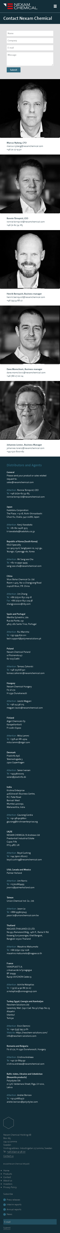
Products (7, 1173)
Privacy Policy (10, 1187)
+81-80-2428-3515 (19, 528)
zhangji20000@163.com (19, 603)
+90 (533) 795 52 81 (19, 1029)
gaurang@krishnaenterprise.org (22, 821)
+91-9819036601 (18, 818)
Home (6, 1170)
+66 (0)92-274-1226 (19, 950)
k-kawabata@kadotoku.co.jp (21, 531)
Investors (7, 1183)
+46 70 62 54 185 (15, 225)
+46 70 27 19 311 (14, 149)
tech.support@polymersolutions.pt (24, 638)
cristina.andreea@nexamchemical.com (25, 1063)
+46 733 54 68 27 (14, 300)
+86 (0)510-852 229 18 (21, 597)
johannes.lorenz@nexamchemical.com (25, 448)
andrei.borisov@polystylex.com (22, 1101)
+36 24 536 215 (17, 704)
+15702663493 (17, 884)
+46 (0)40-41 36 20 (16, 1151)
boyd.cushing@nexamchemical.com (24, 859)
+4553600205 (17, 773)
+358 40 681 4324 (18, 739)
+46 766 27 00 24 (15, 375)
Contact (7, 1177)
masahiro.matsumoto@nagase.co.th (24, 953)
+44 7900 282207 (18, 856)
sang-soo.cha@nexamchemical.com (24, 566)
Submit (13, 69)
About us (7, 1180)
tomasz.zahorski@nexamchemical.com (25, 673)
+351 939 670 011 (18, 635)
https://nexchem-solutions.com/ (32, 1032)
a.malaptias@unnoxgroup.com (22, 991)
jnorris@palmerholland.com (20, 887)
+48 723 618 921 (17, 669)
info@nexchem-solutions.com (21, 1035)
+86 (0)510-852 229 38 (22, 600)
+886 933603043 (18, 912)
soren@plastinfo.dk (16, 776)
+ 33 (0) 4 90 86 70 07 (20, 987)
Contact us (8, 1156)
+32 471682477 (17, 1098)
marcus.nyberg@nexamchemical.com (25, 146)
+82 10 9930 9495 (19, 562)
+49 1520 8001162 (15, 451)
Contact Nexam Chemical (27, 18)
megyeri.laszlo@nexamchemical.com (25, 707)
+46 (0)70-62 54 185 (20, 493)
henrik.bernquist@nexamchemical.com (26, 297)
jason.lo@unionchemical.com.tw (23, 915)
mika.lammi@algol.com (18, 742)
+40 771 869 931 (17, 1060)
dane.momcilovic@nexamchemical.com (26, 372)
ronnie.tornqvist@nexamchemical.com (26, 221)
